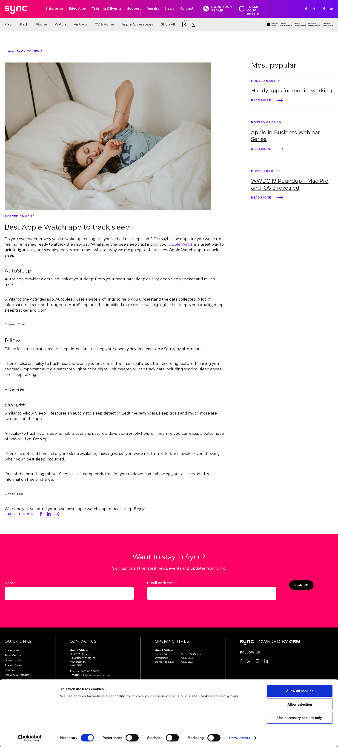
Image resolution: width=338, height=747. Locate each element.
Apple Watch (181, 244)
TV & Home (104, 24)
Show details (239, 738)
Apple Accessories (137, 24)
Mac (7, 24)
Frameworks (13, 660)
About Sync (12, 650)
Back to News (30, 51)
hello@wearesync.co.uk (94, 675)
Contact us (83, 641)
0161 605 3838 (90, 671)
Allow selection (299, 704)
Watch (60, 24)
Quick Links (18, 641)
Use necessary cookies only (299, 718)
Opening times (172, 641)
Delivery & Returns (17, 674)
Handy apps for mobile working (291, 91)
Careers (9, 670)
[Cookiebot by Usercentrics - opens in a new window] (30, 738)
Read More (261, 100)
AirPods (80, 24)
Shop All (168, 24)
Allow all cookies (299, 691)
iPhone (41, 24)
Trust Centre (13, 655)
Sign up (301, 585)
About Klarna (14, 665)
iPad (23, 24)
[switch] (132, 737)
